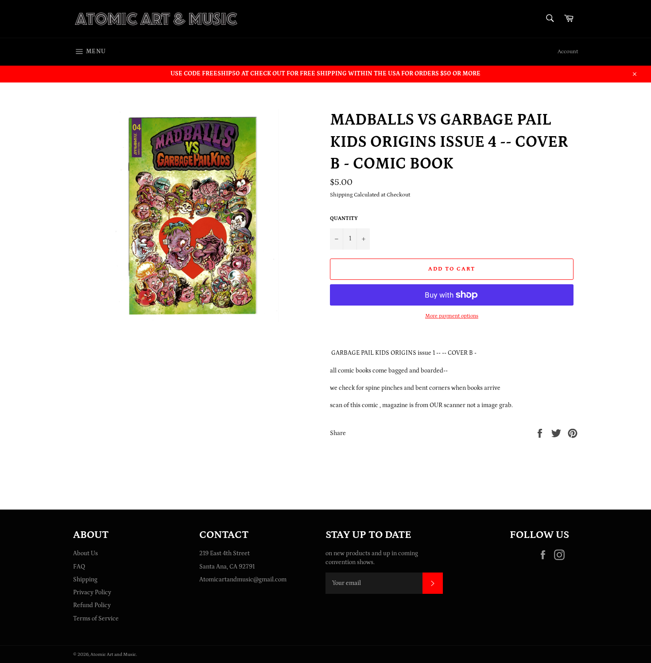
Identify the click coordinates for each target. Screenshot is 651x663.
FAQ (79, 566)
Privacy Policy (92, 592)
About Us (85, 553)
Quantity (344, 218)
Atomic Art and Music (113, 654)
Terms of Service (96, 618)
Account (568, 51)
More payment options (451, 316)
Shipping (85, 579)
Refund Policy (92, 605)
